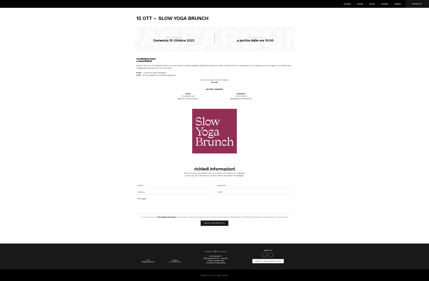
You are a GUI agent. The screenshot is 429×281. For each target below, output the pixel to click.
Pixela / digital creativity (219, 275)
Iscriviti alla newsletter (268, 261)
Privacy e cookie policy (215, 260)
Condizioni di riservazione (215, 263)
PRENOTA (417, 4)
